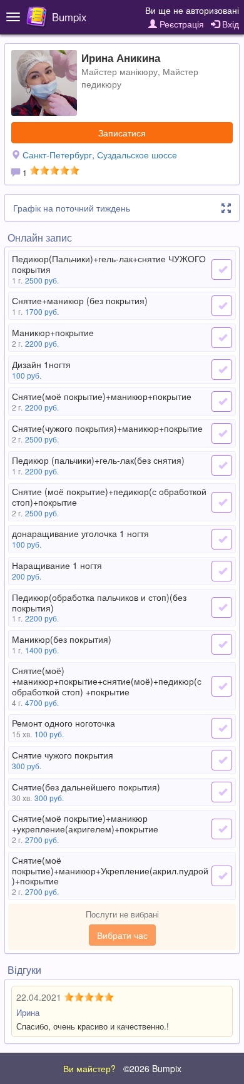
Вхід (229, 24)
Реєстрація (180, 24)
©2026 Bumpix (152, 1068)
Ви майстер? (89, 1068)
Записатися (122, 132)
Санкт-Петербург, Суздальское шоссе (100, 154)
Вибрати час (122, 935)
